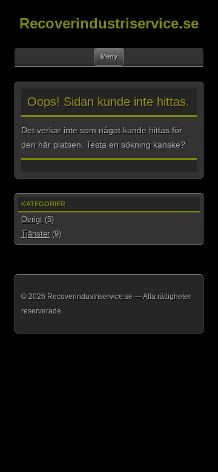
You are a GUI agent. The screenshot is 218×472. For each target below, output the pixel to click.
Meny (109, 56)
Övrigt (31, 219)
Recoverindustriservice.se (109, 23)
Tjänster (35, 233)
